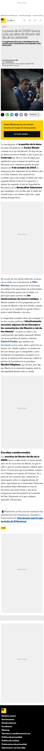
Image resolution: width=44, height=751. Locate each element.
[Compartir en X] (2, 114)
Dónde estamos (9, 723)
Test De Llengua (25, 15)
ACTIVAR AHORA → (22, 134)
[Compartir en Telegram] (12, 114)
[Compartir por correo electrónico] (21, 114)
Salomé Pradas (9, 341)
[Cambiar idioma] (35, 20)
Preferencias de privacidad (14, 744)
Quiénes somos (9, 716)
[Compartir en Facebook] (16, 114)
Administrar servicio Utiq (13, 748)
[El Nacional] (3, 20)
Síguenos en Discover (9, 15)
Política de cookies (10, 741)
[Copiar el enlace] (26, 114)
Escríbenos (7, 727)
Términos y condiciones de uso (16, 734)
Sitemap (5, 730)
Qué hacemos (8, 719)
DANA (3, 528)
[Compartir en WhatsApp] (7, 114)
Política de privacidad (12, 737)
